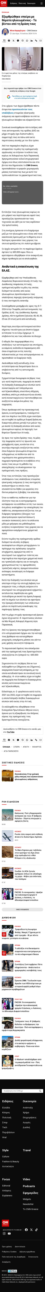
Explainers (7, 1195)
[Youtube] (9, 1233)
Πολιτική (22, 3)
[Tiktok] (36, 1229)
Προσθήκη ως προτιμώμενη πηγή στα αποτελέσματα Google (24, 97)
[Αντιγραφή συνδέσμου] (36, 40)
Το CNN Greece (30, 1209)
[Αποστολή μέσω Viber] (22, 40)
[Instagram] (4, 1233)
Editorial (6, 1185)
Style (5, 1150)
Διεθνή (26, 1127)
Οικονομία (31, 3)
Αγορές (27, 1122)
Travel (27, 1150)
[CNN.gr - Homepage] (3, 3)
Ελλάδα (6, 1107)
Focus (6, 1179)
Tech (4, 1127)
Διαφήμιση (6, 1262)
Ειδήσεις (13, 3)
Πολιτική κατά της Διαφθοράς (14, 1257)
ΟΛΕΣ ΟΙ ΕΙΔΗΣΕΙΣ (22, 909)
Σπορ (5, 1122)
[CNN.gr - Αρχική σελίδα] (5, 1223)
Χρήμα (26, 1112)
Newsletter (28, 1204)
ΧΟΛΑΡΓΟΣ (36, 747)
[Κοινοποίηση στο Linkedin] (32, 40)
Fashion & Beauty (10, 1161)
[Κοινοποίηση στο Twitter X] (13, 40)
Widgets (27, 1199)
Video (26, 1179)
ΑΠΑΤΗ (26, 747)
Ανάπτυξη (28, 1107)
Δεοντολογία (20, 1247)
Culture (5, 1156)
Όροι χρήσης (7, 1247)
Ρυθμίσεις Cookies (9, 1252)
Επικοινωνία (33, 1257)
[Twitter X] (31, 1229)
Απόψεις (6, 1190)
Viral (4, 1137)
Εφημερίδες (30, 1193)
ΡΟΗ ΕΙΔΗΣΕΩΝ (10, 802)
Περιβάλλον (8, 1132)
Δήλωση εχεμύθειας (27, 1252)
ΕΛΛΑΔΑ (5, 12)
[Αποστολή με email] (41, 40)
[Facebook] (26, 1229)
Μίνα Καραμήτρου (17, 30)
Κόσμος (6, 1112)
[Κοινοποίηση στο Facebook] (9, 40)
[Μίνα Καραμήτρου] (5, 31)
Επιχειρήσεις (29, 1117)
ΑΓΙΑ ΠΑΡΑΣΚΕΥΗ (11, 751)
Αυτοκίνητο (8, 1166)
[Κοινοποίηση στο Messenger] (18, 40)
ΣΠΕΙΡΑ (17, 747)
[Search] (40, 1090)
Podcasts (29, 1186)
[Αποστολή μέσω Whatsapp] (27, 40)
